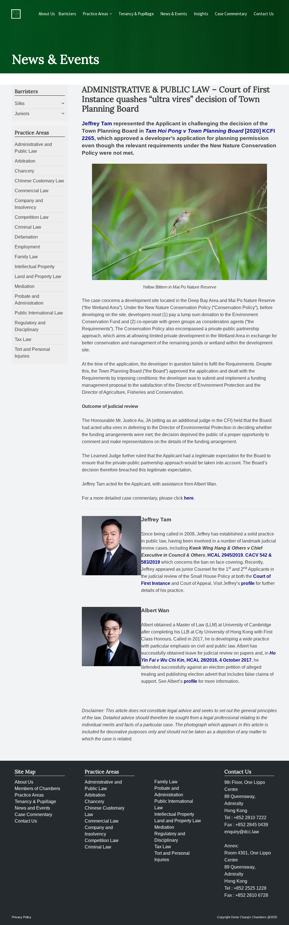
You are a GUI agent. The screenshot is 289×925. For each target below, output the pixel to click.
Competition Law (32, 217)
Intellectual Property (34, 266)
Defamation (26, 237)
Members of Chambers (37, 788)
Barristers (67, 13)
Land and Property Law (38, 276)
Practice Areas (29, 795)
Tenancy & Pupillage (136, 13)
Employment (27, 246)
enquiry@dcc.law (241, 831)
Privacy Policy (21, 917)
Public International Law (39, 312)
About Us (47, 13)
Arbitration (25, 161)
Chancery (24, 171)
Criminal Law (28, 227)
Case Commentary (231, 13)
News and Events (32, 808)
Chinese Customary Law (39, 180)
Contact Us (264, 13)
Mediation (24, 286)
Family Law (26, 256)
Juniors (22, 113)
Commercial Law (32, 190)
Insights (201, 13)
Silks (20, 103)
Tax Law (23, 339)
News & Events (173, 13)
